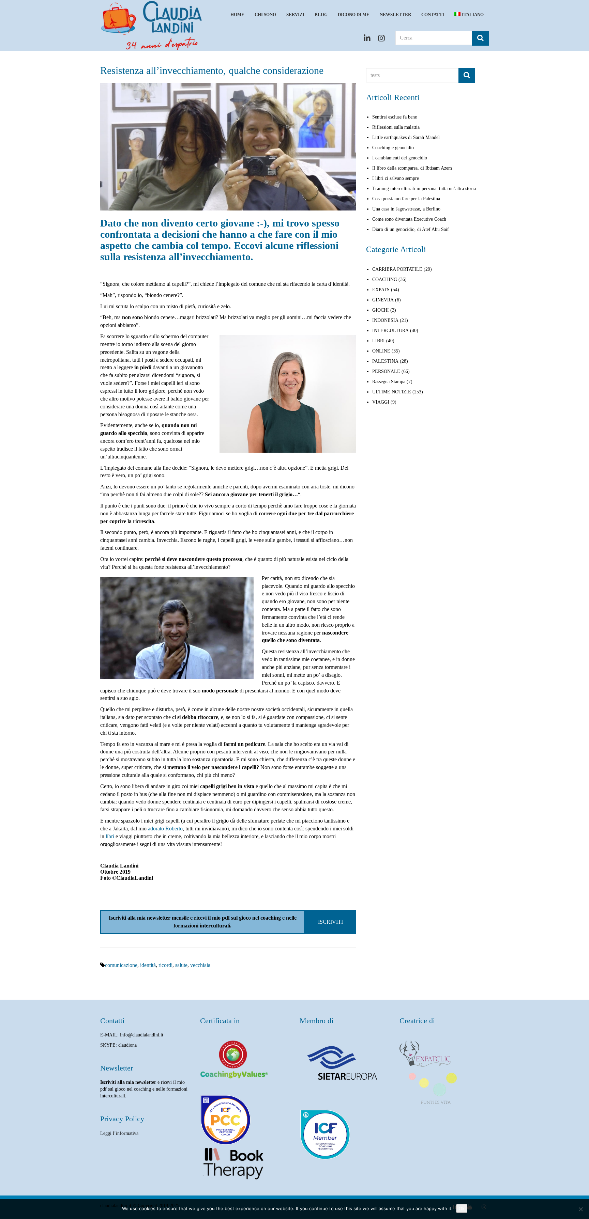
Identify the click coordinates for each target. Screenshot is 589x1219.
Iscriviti (330, 922)
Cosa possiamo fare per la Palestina (406, 198)
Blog (321, 14)
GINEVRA (383, 299)
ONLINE (381, 351)
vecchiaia (200, 965)
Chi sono (265, 14)
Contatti (432, 14)
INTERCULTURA (390, 330)
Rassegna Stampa (388, 381)
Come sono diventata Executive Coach (409, 219)
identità (148, 965)
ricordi (165, 965)
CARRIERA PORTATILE (397, 269)
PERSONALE (386, 371)
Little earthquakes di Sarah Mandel (406, 137)
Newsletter (395, 14)
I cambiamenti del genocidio (399, 157)
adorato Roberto (165, 828)
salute (181, 965)
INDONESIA (385, 320)
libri (110, 836)
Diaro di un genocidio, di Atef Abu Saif (410, 229)
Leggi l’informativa (119, 1133)
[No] (580, 1209)
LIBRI (378, 340)
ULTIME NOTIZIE (391, 391)
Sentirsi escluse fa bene (394, 117)
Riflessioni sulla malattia (396, 127)
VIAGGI (380, 402)
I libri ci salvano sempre (395, 178)
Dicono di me (353, 14)
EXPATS (381, 289)
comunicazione (121, 965)
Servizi (295, 14)
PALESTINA (385, 361)
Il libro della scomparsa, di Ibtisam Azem (412, 168)
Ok (462, 1208)
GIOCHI (380, 310)
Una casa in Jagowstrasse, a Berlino (406, 209)
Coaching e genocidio (393, 147)
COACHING (384, 279)
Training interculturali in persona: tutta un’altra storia (424, 188)
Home (237, 14)
